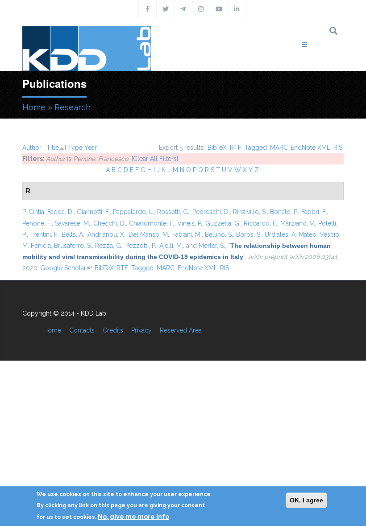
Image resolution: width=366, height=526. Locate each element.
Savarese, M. (72, 223)
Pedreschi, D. (211, 211)
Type (75, 147)
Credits (113, 330)
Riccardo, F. (260, 223)
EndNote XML (310, 147)
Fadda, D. (60, 211)
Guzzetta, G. (223, 223)
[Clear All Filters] (155, 158)
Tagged (256, 147)
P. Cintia (33, 211)
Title (52, 147)
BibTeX (217, 147)
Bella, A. (73, 234)
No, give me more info (133, 516)
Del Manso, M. (149, 234)
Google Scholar (66, 267)
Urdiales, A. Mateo (290, 234)
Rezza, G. (108, 245)
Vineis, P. (189, 223)
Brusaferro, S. (73, 245)
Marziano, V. (297, 223)
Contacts (82, 330)
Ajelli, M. (171, 245)
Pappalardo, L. (133, 211)
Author (32, 147)
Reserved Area (181, 330)
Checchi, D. (109, 223)
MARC (279, 147)
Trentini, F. (44, 234)
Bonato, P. (284, 211)
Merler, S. (212, 245)
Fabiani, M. (187, 234)
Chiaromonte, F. (151, 223)
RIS (337, 147)
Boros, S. (249, 234)
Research (72, 107)
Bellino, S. (219, 234)
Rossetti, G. (173, 211)
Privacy (141, 330)
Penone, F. (37, 223)
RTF (235, 147)
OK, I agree (306, 500)
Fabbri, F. (314, 211)
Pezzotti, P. (140, 245)
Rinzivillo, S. (250, 211)
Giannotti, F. (93, 211)
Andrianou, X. (106, 234)
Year (90, 147)
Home (34, 107)
